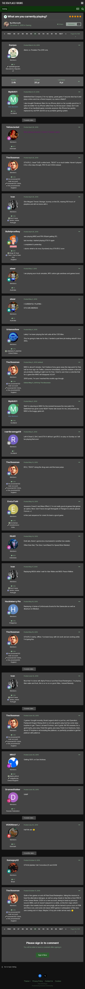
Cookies (58, 981)
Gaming (28, 25)
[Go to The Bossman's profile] (13, 165)
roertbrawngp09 (13, 432)
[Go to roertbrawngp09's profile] (13, 440)
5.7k (14, 349)
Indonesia (13, 558)
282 (13, 774)
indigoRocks (14, 778)
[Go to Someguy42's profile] (13, 868)
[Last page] (65, 33)
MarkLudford (14, 776)
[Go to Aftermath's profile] (6, 24)
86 (14, 34)
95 (52, 34)
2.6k (14, 111)
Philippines (13, 623)
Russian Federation (13, 811)
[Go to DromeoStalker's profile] (13, 797)
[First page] (4, 33)
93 (43, 34)
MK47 (13, 754)
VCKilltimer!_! (12, 825)
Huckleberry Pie (13, 601)
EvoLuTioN (12, 501)
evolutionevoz (14, 525)
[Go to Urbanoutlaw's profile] (13, 337)
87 (18, 34)
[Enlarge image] (34, 830)
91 (35, 34)
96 (56, 34)
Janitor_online (14, 220)
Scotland (13, 113)
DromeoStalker (12, 789)
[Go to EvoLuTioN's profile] (13, 509)
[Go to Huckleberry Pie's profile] (13, 609)
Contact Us (49, 981)
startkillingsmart (14, 66)
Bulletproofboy (12, 231)
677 (13, 146)
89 (27, 34)
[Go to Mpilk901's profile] (13, 100)
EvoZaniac (14, 523)
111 (14, 809)
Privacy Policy (38, 981)
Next (61, 34)
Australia (13, 290)
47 (14, 879)
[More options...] (79, 45)
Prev (9, 34)
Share (60, 24)
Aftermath (16, 23)
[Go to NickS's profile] (13, 544)
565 (13, 251)
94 (47, 34)
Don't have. (14, 218)
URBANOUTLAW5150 (14, 351)
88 (23, 34)
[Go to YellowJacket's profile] (13, 135)
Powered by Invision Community (42, 986)
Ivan (13, 197)
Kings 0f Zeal (14, 253)
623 (13, 555)
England (13, 188)
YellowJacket (12, 127)
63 (14, 844)
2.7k (14, 521)
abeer (13, 268)
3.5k (14, 621)
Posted (32, 45)
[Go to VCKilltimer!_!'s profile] (13, 833)
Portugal (13, 222)
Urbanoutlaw (12, 329)
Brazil (13, 882)
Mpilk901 (12, 92)
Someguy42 (13, 860)
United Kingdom (13, 780)
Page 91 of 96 (75, 34)
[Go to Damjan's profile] (13, 53)
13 (14, 288)
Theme (27, 981)
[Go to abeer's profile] (13, 276)
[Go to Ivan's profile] (13, 205)
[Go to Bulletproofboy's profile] (13, 239)
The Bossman (12, 157)
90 (31, 34)
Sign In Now (42, 955)
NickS (13, 536)
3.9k (14, 216)
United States (13, 353)
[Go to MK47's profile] (13, 762)
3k (14, 64)
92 (39, 34)
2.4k (14, 177)
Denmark (13, 148)
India (13, 527)
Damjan (12, 45)
